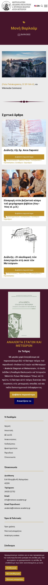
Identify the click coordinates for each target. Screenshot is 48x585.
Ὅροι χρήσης (9, 527)
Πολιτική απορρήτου (14, 579)
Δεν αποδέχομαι (13, 574)
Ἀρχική (7, 426)
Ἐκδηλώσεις (36, 160)
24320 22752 (9, 492)
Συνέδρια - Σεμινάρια (23, 163)
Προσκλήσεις (9, 163)
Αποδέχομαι (11, 568)
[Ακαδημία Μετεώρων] (16, 6)
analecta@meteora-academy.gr (17, 508)
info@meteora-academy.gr (15, 500)
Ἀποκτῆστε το (24, 401)
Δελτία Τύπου (24, 160)
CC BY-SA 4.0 (28, 84)
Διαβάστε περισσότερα (23, 394)
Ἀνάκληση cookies (11, 535)
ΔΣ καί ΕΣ (8, 435)
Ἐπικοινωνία (9, 457)
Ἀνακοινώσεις (12, 160)
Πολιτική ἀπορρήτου (13, 531)
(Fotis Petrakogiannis (11, 84)
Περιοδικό (8, 453)
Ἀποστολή (8, 430)
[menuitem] (36, 6)
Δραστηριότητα (13, 217)
